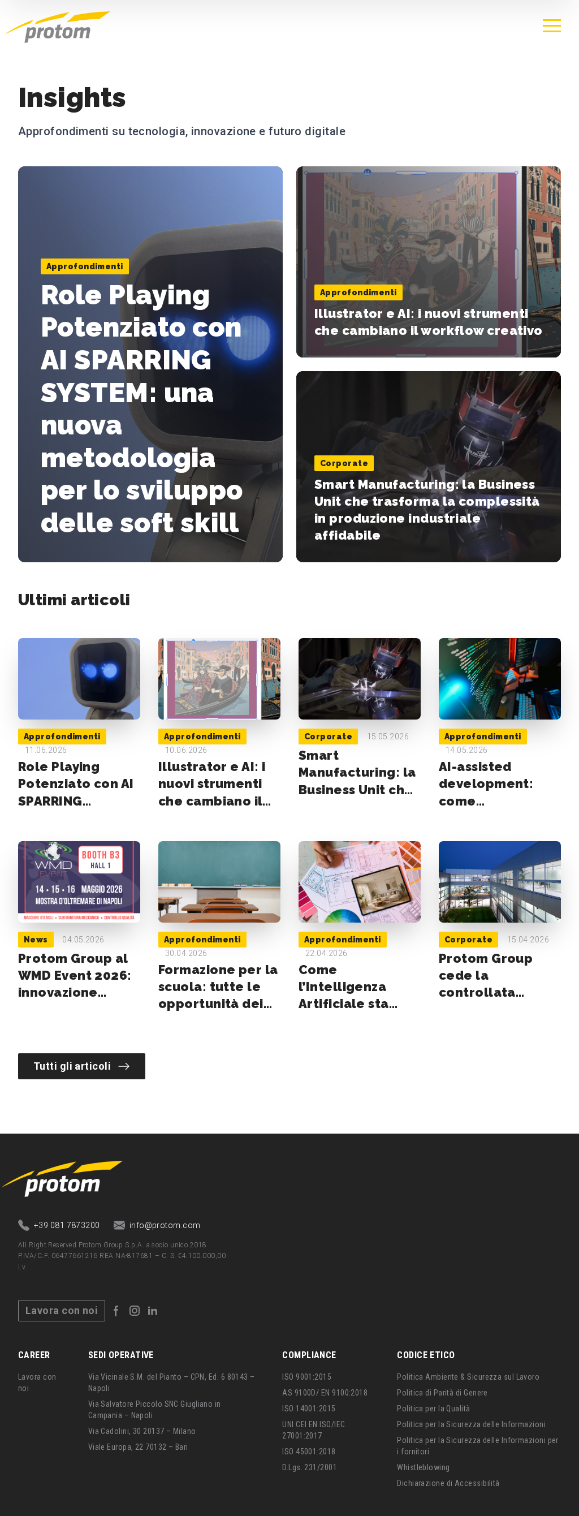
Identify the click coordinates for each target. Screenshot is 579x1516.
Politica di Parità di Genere (442, 1392)
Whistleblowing (423, 1467)
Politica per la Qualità (433, 1408)
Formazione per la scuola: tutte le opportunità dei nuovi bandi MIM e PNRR (218, 1003)
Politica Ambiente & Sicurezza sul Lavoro (468, 1376)
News (36, 939)
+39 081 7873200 (67, 1225)
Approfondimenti (84, 266)
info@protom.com (165, 1225)
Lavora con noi (61, 1310)
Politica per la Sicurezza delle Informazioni (471, 1424)
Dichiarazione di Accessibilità (448, 1483)
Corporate (344, 463)
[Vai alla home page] (57, 26)
